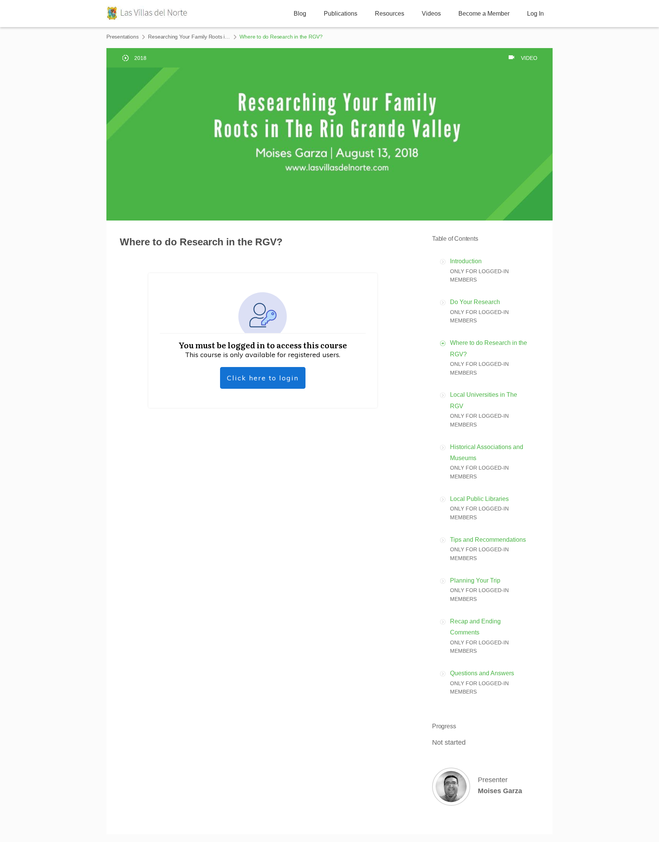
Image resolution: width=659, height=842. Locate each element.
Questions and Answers (482, 673)
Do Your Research (475, 302)
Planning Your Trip (475, 580)
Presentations (122, 37)
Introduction (466, 261)
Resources (389, 13)
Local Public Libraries (479, 499)
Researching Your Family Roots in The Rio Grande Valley (189, 37)
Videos (431, 13)
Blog (300, 13)
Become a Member (484, 13)
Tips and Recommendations (488, 539)
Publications (340, 13)
